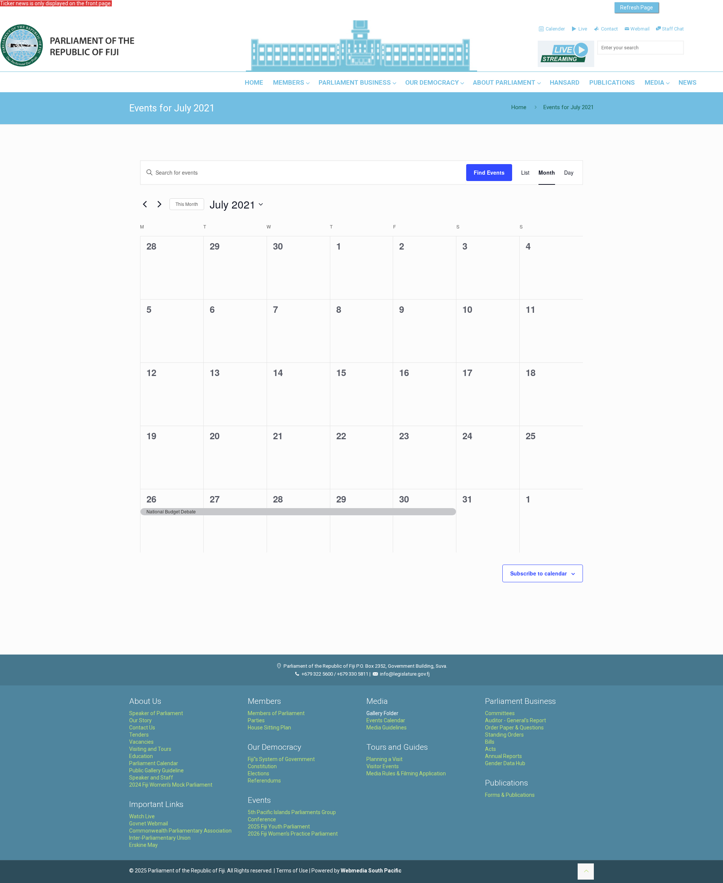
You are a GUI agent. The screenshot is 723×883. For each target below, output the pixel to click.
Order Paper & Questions (514, 728)
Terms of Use (292, 871)
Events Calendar (385, 720)
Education (141, 756)
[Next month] (159, 204)
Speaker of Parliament (156, 713)
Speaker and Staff (151, 778)
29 (341, 498)
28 (278, 498)
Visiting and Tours (150, 749)
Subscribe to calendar (538, 573)
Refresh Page (636, 8)
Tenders (139, 735)
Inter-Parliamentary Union (160, 838)
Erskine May (143, 845)
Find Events (489, 172)
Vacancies (141, 742)
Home (518, 107)
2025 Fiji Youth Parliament (279, 827)
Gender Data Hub (505, 763)
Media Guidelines (386, 728)
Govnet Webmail (148, 824)
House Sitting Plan (269, 728)
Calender (555, 29)
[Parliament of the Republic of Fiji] (98, 46)
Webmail (640, 29)
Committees (500, 713)
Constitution (262, 766)
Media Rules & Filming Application (406, 773)
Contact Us (142, 728)
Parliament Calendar (153, 763)
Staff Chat (673, 29)
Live (582, 29)
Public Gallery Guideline (156, 770)
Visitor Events (382, 766)
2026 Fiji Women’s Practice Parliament (293, 834)
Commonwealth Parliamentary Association (180, 831)
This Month (186, 204)
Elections (258, 773)
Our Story (140, 720)
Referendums (264, 781)
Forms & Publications (510, 795)
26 (151, 498)
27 (215, 498)
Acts (490, 749)
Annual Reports (503, 756)
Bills (489, 742)
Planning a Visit (384, 759)
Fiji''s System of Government (281, 759)
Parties (256, 720)
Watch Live (142, 816)
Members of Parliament (276, 713)
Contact (609, 29)
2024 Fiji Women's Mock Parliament (170, 785)
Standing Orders (504, 735)
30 (404, 498)
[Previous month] (144, 204)
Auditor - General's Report (515, 720)
